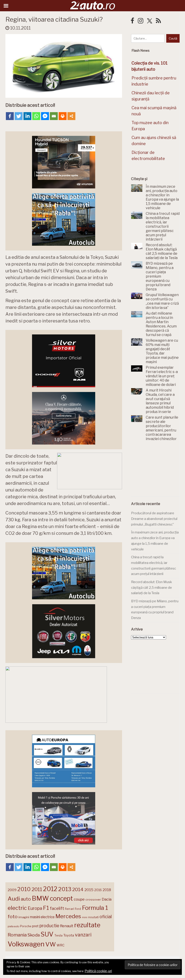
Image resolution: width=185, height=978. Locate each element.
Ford (78, 909)
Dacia (106, 899)
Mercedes (68, 916)
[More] (71, 116)
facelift (57, 908)
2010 (24, 889)
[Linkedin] (27, 116)
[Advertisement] (158, 471)
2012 (50, 889)
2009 (12, 890)
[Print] (63, 116)
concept (61, 898)
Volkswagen (26, 944)
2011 (37, 889)
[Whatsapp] (36, 116)
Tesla (58, 935)
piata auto (13, 926)
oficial (105, 916)
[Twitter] (19, 116)
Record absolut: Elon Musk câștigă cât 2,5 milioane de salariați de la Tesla (151, 587)
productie (49, 925)
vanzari (83, 935)
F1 (46, 907)
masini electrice (42, 917)
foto (13, 916)
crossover (93, 899)
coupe (79, 899)
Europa (35, 908)
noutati (93, 917)
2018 (107, 890)
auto (26, 899)
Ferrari (69, 909)
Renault (66, 926)
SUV (47, 934)
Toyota (68, 935)
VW (50, 944)
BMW (40, 898)
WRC (61, 945)
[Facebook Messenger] (45, 116)
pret (35, 926)
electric (17, 908)
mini (84, 917)
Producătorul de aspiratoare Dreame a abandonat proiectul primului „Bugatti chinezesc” (154, 518)
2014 (77, 889)
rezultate (87, 925)
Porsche (25, 926)
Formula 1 (95, 907)
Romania (17, 935)
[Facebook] (10, 116)
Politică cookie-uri (98, 971)
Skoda (34, 935)
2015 (88, 890)
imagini (23, 917)
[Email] (54, 116)
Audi (14, 898)
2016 (98, 890)
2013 (64, 889)
